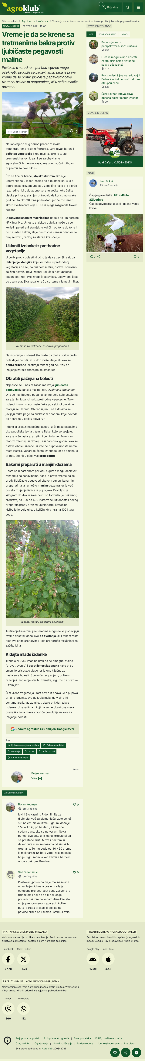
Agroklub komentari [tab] (14, 793)
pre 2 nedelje (111, 185)
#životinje (96, 199)
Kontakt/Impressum (108, 1043)
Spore (31, 751)
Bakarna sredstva (55, 745)
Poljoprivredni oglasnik (56, 1038)
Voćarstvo (43, 21)
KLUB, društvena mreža (108, 1038)
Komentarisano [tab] (107, 34)
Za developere (85, 1043)
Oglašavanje (41, 1043)
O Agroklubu (23, 1043)
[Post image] (114, 233)
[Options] (136, 182)
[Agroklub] (22, 7)
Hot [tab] (91, 34)
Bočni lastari (48, 751)
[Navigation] (138, 7)
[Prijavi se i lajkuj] (115, 1052)
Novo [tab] (124, 34)
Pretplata (129, 1043)
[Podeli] (125, 1052)
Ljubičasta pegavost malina (25, 745)
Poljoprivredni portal (28, 1038)
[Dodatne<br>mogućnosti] (136, 1052)
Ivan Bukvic (107, 181)
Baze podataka (83, 1038)
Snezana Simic (28, 872)
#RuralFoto (121, 195)
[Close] (127, 7)
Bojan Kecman (40, 773)
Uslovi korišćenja (62, 1043)
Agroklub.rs (28, 21)
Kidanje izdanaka (19, 757)
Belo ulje (15, 751)
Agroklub (47, 1048)
